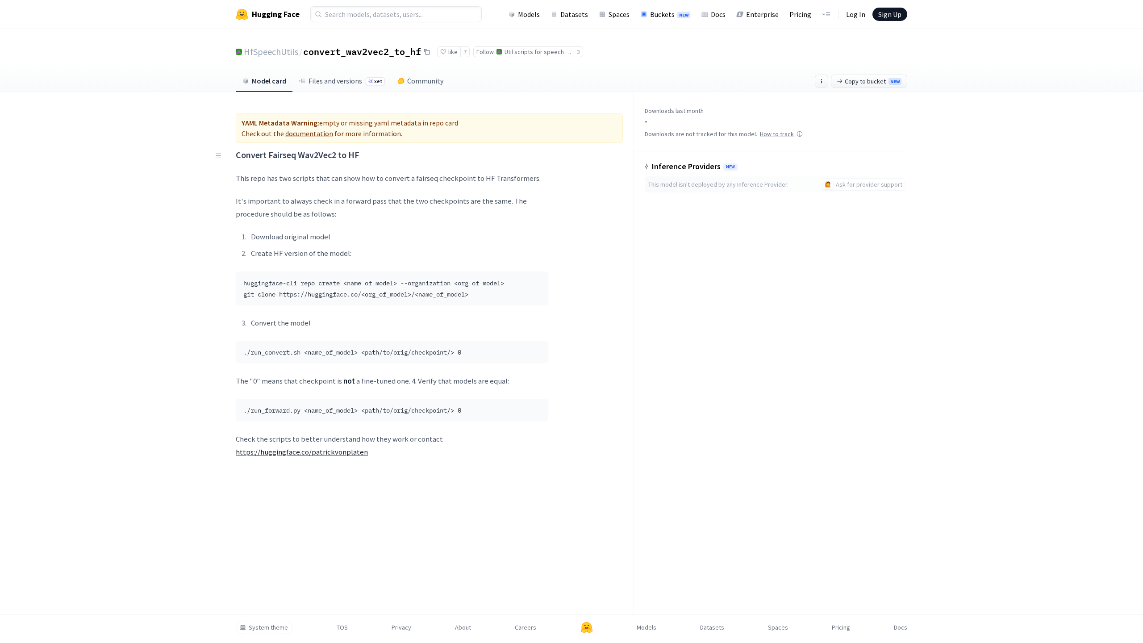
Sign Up (889, 14)
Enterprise (762, 14)
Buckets (669, 14)
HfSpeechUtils (271, 51)
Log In (855, 14)
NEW (730, 167)
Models (529, 14)
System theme (268, 627)
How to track (777, 134)
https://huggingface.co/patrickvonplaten (302, 452)
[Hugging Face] (586, 627)
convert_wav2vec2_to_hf (362, 51)
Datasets (574, 14)
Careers (525, 627)
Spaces (619, 14)
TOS (342, 627)
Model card (269, 80)
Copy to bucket (872, 81)
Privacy (401, 627)
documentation (309, 133)
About (463, 627)
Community (425, 80)
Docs (718, 14)
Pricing (800, 14)
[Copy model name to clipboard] (427, 52)
